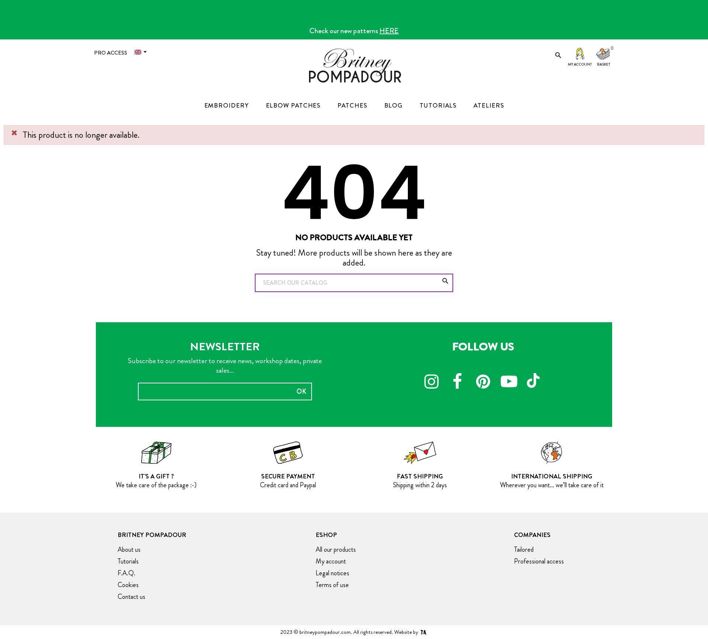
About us (129, 549)
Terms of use (332, 585)
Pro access (110, 53)
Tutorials (128, 561)
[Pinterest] (483, 383)
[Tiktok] (535, 377)
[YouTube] (509, 383)
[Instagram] (431, 383)
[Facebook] (457, 383)
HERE (389, 30)
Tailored (524, 549)
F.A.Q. (126, 573)
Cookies (128, 585)
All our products (336, 549)
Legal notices (332, 573)
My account (580, 64)
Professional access (539, 561)
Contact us (131, 596)
